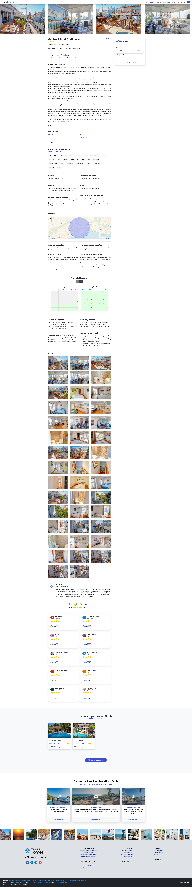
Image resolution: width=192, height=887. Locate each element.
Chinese (83, 880)
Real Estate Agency (127, 850)
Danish (57, 880)
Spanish (23, 880)
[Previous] (78, 281)
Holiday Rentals (88, 852)
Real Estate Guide (159, 854)
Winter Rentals (88, 866)
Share (102, 39)
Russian (78, 880)
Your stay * (119, 47)
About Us (158, 862)
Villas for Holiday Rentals (88, 856)
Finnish (62, 880)
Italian (40, 880)
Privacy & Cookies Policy (60, 882)
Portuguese (45, 880)
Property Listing (127, 856)
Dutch (52, 880)
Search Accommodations (88, 854)
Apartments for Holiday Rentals (88, 850)
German (34, 880)
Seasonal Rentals (88, 864)
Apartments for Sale (127, 854)
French (29, 880)
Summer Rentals (88, 868)
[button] (184, 2)
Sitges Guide (158, 850)
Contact (158, 864)
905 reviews (86, 607)
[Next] (81, 281)
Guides (158, 848)
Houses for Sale (127, 852)
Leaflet (108, 238)
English (12, 880)
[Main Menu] (188, 2)
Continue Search (97, 760)
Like (108, 39)
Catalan (17, 880)
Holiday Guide (159, 852)
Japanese (72, 880)
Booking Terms (48, 882)
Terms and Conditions (37, 882)
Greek (67, 880)
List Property (127, 864)
